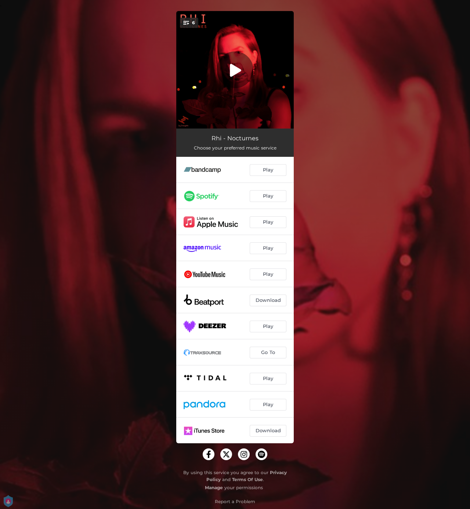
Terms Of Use (247, 479)
